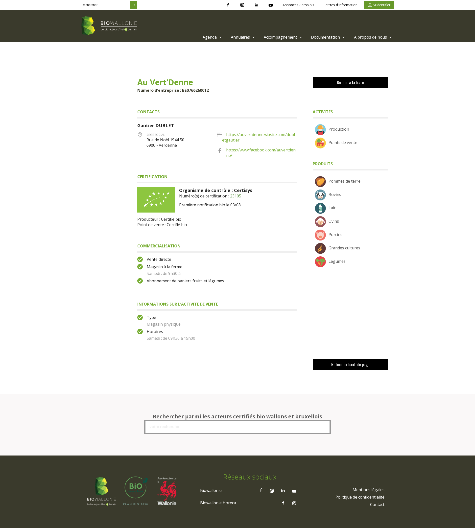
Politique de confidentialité (359, 497)
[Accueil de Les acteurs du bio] (110, 26)
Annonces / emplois (298, 4)
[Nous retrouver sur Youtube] (270, 5)
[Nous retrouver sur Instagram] (242, 5)
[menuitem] (212, 37)
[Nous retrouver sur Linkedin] (256, 5)
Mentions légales (368, 489)
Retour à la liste (350, 82)
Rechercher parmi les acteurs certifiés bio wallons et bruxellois (237, 416)
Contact (377, 504)
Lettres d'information (340, 4)
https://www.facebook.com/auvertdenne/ (261, 152)
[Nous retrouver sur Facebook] (227, 5)
